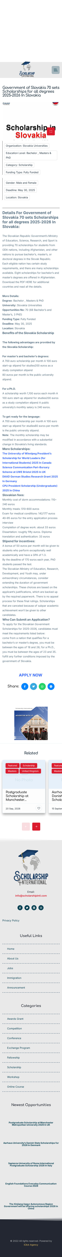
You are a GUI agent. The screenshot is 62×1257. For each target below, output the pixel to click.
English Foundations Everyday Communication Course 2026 (31, 1185)
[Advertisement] (31, 31)
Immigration (14, 977)
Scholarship (14, 1067)
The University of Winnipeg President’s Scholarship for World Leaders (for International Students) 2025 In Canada (27, 458)
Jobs (10, 968)
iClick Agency (31, 1244)
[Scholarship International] (27, 70)
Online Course (15, 1086)
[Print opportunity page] (17, 697)
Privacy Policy (10, 920)
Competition (14, 1028)
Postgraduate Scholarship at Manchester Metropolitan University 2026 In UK (31, 1123)
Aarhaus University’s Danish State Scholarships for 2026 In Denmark (31, 1144)
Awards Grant (15, 1018)
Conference (14, 1038)
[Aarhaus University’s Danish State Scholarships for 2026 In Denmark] (31, 1136)
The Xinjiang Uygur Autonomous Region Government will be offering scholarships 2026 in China (31, 1206)
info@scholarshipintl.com (31, 895)
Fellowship (13, 1057)
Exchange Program (18, 1047)
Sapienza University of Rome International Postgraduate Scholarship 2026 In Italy (31, 1164)
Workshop (13, 1077)
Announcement (16, 987)
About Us (12, 958)
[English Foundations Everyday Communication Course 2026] (31, 1177)
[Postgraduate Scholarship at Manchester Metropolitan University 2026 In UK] (31, 1116)
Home (10, 948)
